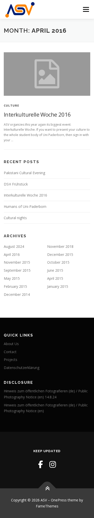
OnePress (59, 500)
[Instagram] (52, 464)
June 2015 (55, 270)
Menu (85, 9)
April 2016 (12, 254)
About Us (11, 343)
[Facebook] (40, 464)
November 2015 (17, 262)
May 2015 (12, 278)
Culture (11, 105)
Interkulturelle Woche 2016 (37, 114)
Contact (10, 351)
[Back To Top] (47, 488)
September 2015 (17, 270)
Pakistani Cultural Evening (24, 172)
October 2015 (58, 262)
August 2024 (14, 246)
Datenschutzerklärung (21, 367)
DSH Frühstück (16, 184)
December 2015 (60, 254)
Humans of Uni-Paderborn (25, 206)
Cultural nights (15, 217)
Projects (10, 359)
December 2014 (17, 294)
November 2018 (60, 246)
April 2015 (55, 278)
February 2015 (15, 286)
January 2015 (57, 286)
